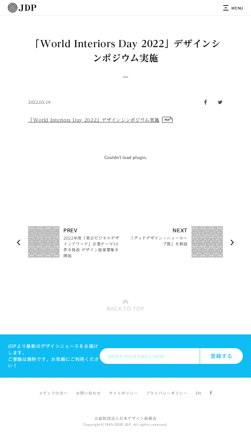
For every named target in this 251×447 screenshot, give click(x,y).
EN (198, 393)
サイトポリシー (123, 393)
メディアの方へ (53, 393)
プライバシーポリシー (167, 393)
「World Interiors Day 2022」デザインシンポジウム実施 (93, 120)
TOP (125, 308)
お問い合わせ (88, 393)
